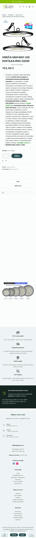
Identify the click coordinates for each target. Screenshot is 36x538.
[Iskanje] (20, 6)
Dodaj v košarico (17, 156)
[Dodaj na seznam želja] (2, 160)
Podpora (18, 497)
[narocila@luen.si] (13, 1)
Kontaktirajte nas (18, 475)
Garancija (18, 479)
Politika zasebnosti (18, 501)
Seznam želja (18, 515)
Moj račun (18, 511)
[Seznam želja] (23, 6)
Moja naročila (18, 513)
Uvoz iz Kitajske (18, 481)
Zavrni (22, 535)
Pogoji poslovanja (18, 499)
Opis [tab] (18, 181)
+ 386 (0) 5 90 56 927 (12, 431)
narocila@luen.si (19, 1)
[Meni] (33, 6)
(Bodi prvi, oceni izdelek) (17, 64)
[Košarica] (29, 6)
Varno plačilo (18, 495)
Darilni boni (18, 483)
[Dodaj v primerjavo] (6, 160)
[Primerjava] (26, 6)
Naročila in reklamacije (18, 477)
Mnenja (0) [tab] (18, 186)
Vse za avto (14, 169)
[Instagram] (17, 463)
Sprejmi (14, 535)
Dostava (18, 493)
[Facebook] (14, 463)
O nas (18, 473)
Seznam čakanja (18, 517)
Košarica (18, 519)
